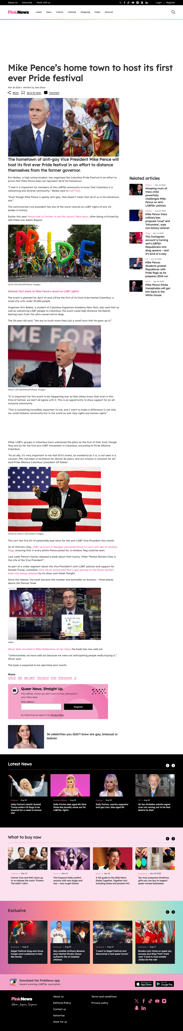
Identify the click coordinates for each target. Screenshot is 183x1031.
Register (170, 2)
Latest (39, 12)
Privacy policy (100, 1002)
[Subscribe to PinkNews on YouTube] (157, 1001)
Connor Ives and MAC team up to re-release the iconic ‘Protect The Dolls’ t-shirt (27, 880)
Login (159, 2)
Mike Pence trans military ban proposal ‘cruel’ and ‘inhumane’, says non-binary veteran (157, 221)
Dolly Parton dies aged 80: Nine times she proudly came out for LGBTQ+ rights (69, 807)
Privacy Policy (57, 715)
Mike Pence (43, 677)
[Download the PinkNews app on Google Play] (165, 984)
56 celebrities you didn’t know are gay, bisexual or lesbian (82, 736)
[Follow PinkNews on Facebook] (143, 1001)
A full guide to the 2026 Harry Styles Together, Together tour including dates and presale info (113, 880)
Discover (109, 12)
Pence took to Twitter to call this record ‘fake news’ (58, 216)
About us (58, 996)
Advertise (27, 2)
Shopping (85, 12)
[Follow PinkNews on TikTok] (150, 1001)
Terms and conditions (104, 996)
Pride (53, 677)
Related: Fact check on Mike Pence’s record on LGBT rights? (43, 291)
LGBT (20, 677)
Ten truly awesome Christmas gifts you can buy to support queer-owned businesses (153, 880)
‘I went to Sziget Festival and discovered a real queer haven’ (112, 952)
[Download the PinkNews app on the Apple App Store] (144, 984)
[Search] (173, 12)
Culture (59, 12)
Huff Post (74, 190)
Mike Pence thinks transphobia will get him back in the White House (157, 290)
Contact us (59, 1009)
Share (16, 92)
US (75, 677)
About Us (12, 2)
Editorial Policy (62, 1002)
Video (97, 12)
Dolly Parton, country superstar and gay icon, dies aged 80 (112, 806)
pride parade (65, 677)
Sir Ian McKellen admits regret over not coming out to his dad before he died (154, 807)
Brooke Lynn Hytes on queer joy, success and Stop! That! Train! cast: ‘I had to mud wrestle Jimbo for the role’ (155, 955)
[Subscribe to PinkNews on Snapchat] (136, 1008)
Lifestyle (72, 12)
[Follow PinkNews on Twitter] (136, 1001)
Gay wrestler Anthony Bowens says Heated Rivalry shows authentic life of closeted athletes (69, 955)
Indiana (12, 677)
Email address (31, 702)
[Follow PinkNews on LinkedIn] (146, 2)
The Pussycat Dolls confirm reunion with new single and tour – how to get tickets (67, 880)
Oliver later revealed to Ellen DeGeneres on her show (39, 649)
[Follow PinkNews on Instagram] (164, 1001)
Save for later (34, 92)
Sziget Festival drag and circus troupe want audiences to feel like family (27, 954)
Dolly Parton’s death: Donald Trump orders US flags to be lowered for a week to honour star (26, 808)
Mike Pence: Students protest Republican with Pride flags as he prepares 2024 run (156, 269)
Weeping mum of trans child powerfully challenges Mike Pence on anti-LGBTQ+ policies (156, 197)
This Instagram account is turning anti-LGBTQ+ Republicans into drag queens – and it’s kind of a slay (157, 245)
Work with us (43, 2)
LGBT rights (29, 677)
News (49, 12)
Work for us (60, 1021)
